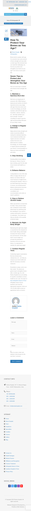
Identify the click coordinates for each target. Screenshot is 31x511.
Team (7, 424)
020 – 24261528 (10, 396)
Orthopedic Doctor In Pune (12, 466)
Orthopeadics (15, 20)
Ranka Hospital (15, 52)
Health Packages (10, 455)
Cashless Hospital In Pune (12, 469)
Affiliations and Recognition (12, 461)
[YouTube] (21, 486)
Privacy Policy (9, 471)
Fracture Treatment (11, 463)
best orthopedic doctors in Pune (18, 280)
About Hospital (9, 421)
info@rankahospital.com (16, 406)
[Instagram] (18, 486)
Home (8, 20)
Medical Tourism (10, 458)
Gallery (7, 437)
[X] (12, 486)
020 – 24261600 (10, 401)
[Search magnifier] (25, 14)
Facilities (8, 431)
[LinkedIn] (15, 486)
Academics (8, 426)
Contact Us (8, 453)
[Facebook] (9, 486)
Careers (8, 434)
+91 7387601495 (10, 394)
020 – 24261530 (10, 398)
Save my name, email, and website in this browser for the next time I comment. (17, 354)
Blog (7, 439)
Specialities (8, 429)
